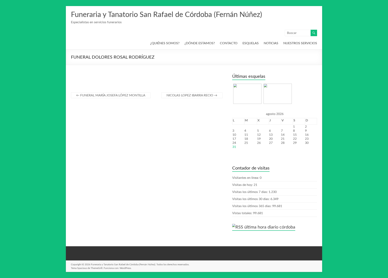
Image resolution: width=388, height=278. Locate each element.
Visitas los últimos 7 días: (250, 192)
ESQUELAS (250, 43)
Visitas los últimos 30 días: (251, 199)
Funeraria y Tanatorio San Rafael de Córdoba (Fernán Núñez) (166, 14)
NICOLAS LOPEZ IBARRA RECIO (192, 95)
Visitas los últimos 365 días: (252, 206)
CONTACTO (228, 43)
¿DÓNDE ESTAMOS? (200, 43)
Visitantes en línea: (246, 177)
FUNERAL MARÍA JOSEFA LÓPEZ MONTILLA (110, 95)
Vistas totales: (242, 213)
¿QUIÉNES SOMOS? (164, 43)
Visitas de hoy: (243, 184)
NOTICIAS (271, 43)
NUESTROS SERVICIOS (300, 43)
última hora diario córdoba (269, 227)
